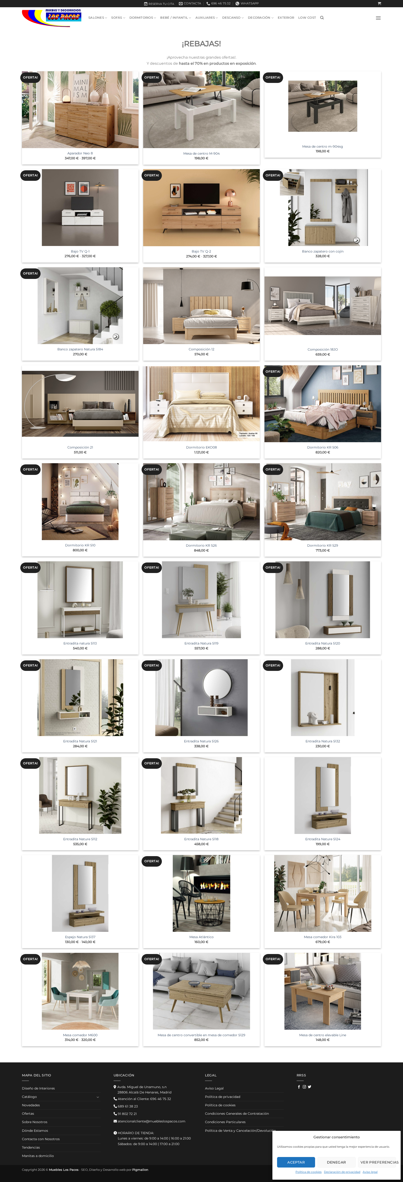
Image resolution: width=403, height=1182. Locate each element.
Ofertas (28, 1113)
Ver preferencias (378, 1162)
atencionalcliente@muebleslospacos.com (151, 1121)
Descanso (231, 17)
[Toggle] (98, 1097)
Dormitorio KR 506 (322, 447)
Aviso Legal (214, 1088)
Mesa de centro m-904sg (322, 146)
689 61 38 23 (127, 1106)
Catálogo (29, 1097)
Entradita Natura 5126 (201, 741)
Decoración (259, 17)
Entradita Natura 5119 (201, 643)
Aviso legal (370, 1172)
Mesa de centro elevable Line (322, 1035)
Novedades (31, 1105)
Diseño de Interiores (38, 1088)
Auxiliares (205, 17)
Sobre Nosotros (34, 1122)
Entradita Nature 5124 (322, 839)
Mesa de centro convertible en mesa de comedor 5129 (201, 1035)
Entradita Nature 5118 (201, 839)
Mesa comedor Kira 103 (322, 937)
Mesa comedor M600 (80, 1035)
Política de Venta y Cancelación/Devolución (240, 1131)
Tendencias (31, 1147)
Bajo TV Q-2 (201, 251)
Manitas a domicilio (38, 1156)
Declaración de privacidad (342, 1172)
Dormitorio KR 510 (80, 545)
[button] (379, 3)
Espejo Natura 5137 (80, 937)
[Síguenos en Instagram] (304, 1087)
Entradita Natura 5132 (323, 741)
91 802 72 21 (127, 1114)
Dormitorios (141, 17)
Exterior (286, 17)
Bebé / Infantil (174, 17)
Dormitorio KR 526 (201, 545)
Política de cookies (308, 1172)
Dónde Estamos (35, 1131)
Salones (96, 17)
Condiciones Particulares (225, 1122)
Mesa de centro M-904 (201, 153)
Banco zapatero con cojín (323, 251)
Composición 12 (201, 349)
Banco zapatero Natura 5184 (80, 349)
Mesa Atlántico (201, 937)
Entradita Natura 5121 (80, 741)
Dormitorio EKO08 (201, 447)
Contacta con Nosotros (41, 1139)
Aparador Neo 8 (80, 153)
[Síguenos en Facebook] (299, 1087)
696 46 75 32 (144, 1099)
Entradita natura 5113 (80, 643)
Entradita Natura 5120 (322, 643)
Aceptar (296, 1162)
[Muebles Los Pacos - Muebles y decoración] (51, 18)
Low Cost (307, 17)
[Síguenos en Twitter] (309, 1087)
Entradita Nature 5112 (80, 839)
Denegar (336, 1162)
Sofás (116, 17)
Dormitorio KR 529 (322, 545)
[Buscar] (322, 17)
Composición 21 (80, 447)
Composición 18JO (323, 349)
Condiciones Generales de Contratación (237, 1113)
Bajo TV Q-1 (80, 251)
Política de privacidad (222, 1097)
